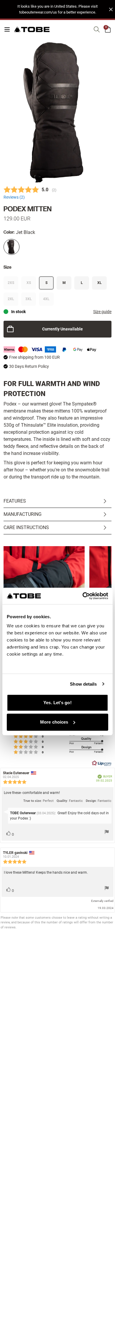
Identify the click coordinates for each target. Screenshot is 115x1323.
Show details (83, 684)
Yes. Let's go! (57, 702)
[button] (57, 9)
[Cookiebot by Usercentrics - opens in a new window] (82, 596)
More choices (54, 721)
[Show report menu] (106, 833)
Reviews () (14, 197)
